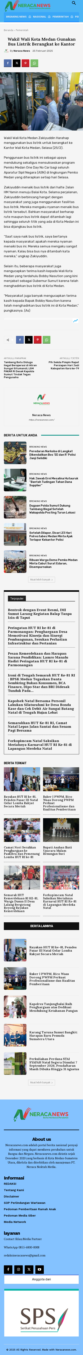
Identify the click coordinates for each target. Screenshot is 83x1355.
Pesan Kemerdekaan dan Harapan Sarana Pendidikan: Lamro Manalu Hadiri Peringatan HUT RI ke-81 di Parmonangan (38, 659)
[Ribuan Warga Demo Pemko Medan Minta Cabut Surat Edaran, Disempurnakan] (15, 561)
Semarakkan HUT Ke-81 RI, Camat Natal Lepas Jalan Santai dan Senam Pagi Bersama (39, 726)
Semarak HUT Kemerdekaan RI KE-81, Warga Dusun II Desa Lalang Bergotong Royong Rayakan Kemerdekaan (21, 903)
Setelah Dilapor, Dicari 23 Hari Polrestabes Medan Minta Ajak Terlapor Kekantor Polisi (51, 536)
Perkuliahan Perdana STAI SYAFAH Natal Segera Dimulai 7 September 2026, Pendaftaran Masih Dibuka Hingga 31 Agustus (54, 1064)
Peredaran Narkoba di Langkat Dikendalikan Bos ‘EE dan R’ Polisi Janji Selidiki (52, 454)
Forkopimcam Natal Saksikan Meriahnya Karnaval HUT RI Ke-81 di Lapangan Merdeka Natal (40, 744)
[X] (16, 63)
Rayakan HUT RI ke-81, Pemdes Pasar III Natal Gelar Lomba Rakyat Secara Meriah (21, 801)
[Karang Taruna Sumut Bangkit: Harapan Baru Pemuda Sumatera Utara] (15, 1035)
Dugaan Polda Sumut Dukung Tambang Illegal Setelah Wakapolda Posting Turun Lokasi (52, 509)
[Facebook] (8, 63)
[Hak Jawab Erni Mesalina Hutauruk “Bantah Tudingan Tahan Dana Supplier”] (15, 480)
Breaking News (38, 447)
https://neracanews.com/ (41, 420)
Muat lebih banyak (40, 579)
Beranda (8, 30)
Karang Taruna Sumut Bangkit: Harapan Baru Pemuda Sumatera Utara (53, 1035)
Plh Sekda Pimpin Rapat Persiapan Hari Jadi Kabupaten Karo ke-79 (64, 365)
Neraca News (22, 51)
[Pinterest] (25, 63)
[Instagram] (18, 1269)
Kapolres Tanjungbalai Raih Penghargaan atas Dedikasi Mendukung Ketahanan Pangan (53, 1007)
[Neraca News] (7, 50)
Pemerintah (22, 30)
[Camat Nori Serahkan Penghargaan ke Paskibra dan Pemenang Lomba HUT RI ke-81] (22, 830)
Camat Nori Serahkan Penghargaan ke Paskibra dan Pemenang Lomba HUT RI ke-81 (22, 852)
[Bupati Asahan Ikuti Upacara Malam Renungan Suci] (61, 830)
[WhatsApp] (34, 63)
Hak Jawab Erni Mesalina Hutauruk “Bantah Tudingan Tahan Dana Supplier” (53, 482)
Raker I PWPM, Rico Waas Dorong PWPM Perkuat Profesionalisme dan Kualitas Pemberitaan (52, 979)
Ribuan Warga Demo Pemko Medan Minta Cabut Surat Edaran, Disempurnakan (53, 563)
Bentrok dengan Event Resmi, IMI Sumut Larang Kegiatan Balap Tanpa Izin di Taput (40, 613)
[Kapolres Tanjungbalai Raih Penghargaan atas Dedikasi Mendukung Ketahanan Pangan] (15, 1007)
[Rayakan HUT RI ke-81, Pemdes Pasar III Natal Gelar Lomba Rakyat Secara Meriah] (22, 779)
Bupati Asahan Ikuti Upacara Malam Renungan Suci (57, 851)
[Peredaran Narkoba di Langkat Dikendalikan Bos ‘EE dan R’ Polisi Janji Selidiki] (15, 453)
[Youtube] (39, 1269)
